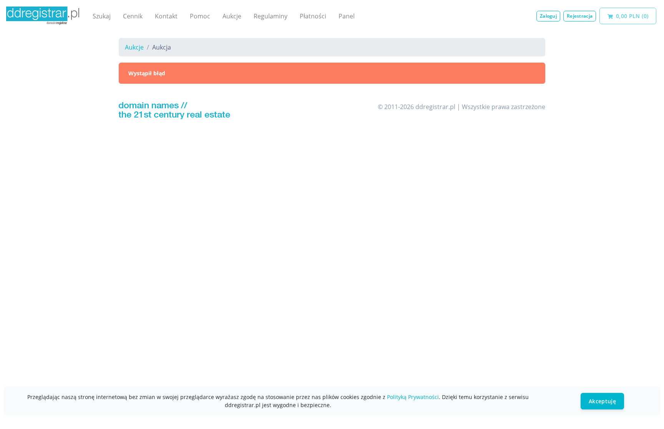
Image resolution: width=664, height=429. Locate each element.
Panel (347, 16)
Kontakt (166, 16)
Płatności (313, 16)
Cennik (133, 16)
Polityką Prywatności (413, 397)
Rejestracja (580, 16)
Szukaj (102, 16)
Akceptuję (602, 401)
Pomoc (200, 16)
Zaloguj (548, 16)
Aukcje (231, 16)
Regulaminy (270, 16)
